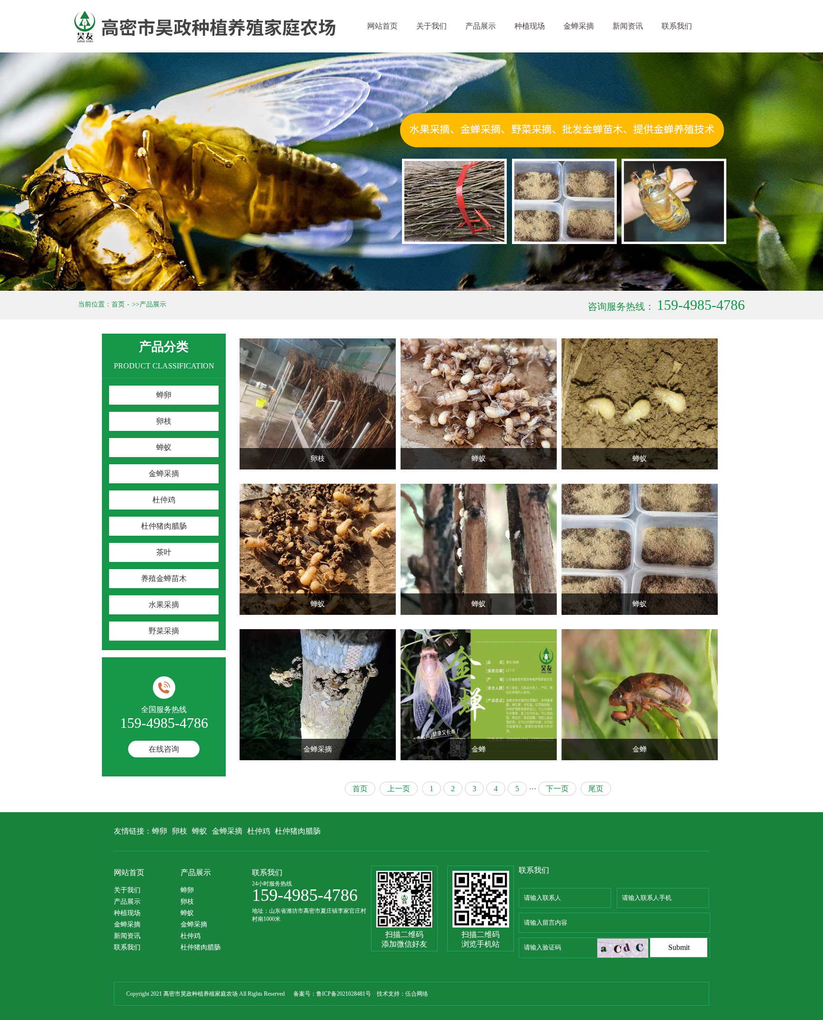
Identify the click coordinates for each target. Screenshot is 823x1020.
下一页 (557, 789)
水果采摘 (164, 605)
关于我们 (431, 26)
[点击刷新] (622, 948)
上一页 (398, 789)
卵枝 (163, 421)
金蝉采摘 (578, 26)
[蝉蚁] (479, 403)
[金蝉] (479, 694)
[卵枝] (318, 403)
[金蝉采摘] (318, 694)
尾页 (595, 789)
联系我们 (677, 26)
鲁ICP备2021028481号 (343, 993)
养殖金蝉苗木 (164, 578)
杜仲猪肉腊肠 (164, 526)
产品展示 (480, 26)
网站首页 (382, 26)
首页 (118, 304)
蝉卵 (163, 395)
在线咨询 (164, 749)
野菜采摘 (164, 631)
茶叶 (163, 552)
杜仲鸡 (163, 500)
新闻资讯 (627, 26)
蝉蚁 (163, 447)
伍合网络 (416, 993)
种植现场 (529, 26)
